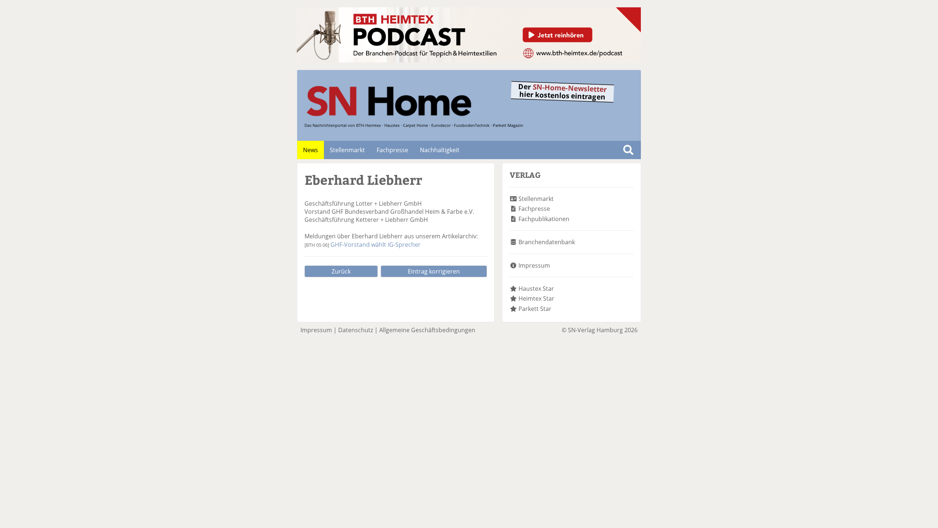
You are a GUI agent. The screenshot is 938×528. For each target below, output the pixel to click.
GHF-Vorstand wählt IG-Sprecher (375, 245)
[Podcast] (469, 60)
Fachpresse (392, 150)
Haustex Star (536, 289)
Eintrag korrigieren (434, 271)
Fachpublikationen (543, 219)
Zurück (341, 271)
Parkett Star (534, 309)
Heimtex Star (536, 298)
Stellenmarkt (347, 150)
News (310, 150)
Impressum (534, 265)
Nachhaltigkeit (439, 150)
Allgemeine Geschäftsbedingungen (427, 330)
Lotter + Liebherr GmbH (389, 203)
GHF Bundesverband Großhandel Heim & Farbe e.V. (403, 212)
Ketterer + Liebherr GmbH (392, 220)
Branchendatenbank (546, 242)
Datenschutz (355, 330)
